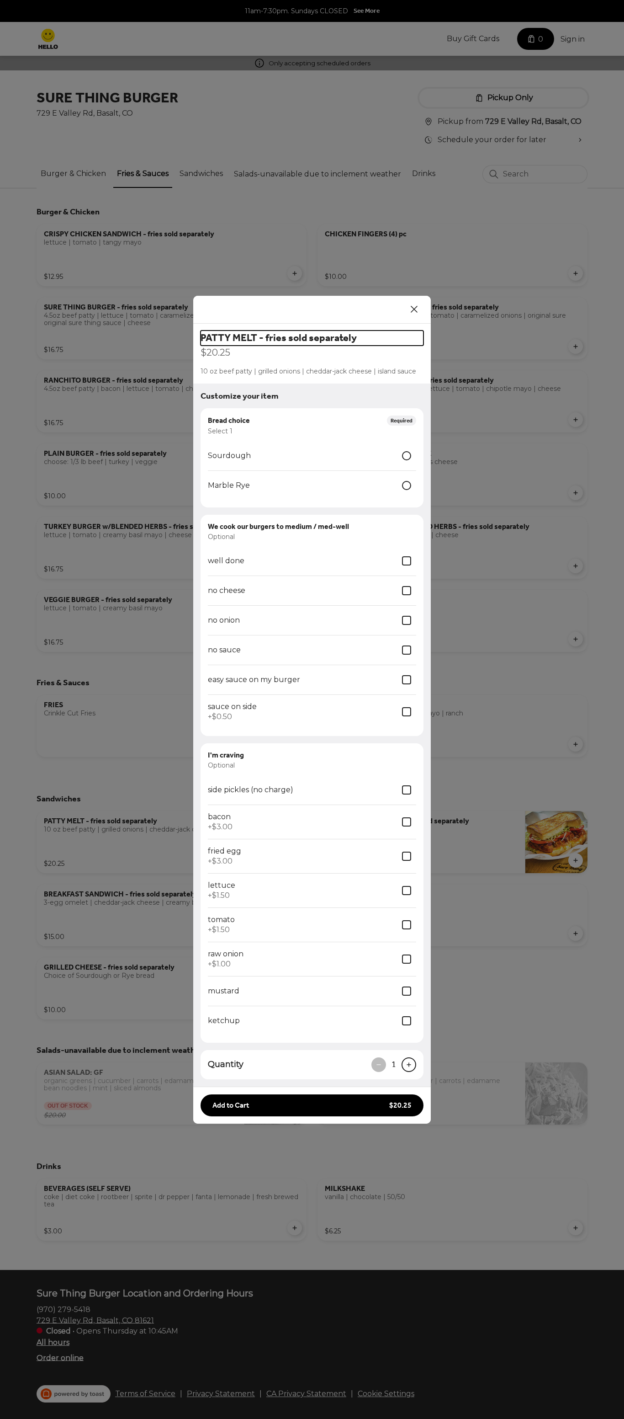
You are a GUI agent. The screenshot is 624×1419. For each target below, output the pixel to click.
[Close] (414, 309)
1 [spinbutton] (393, 1064)
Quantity (225, 1064)
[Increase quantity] (409, 1064)
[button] (312, 1105)
